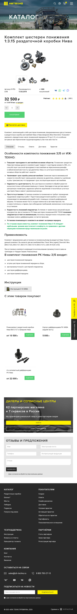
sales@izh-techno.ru (17, 573)
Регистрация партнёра (47, 541)
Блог (6, 553)
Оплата (41, 497)
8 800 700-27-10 (43, 573)
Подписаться (47, 592)
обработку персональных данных (31, 474)
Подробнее (29, 335)
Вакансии (7, 560)
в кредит (19, 102)
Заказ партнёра (44, 538)
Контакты (8, 557)
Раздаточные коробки (12, 494)
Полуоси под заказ (11, 512)
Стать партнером (38, 429)
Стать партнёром (45, 534)
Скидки (41, 494)
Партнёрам (44, 530)
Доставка (42, 505)
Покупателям (46, 489)
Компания (10, 549)
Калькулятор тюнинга (12, 541)
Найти (38, 423)
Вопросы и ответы (11, 538)
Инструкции (8, 534)
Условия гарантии (45, 508)
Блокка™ (7, 497)
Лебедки (7, 505)
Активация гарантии (46, 512)
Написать (11, 469)
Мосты (6, 501)
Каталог (9, 489)
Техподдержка (13, 530)
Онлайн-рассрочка (45, 501)
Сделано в (55, 609)
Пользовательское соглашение (50, 523)
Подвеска (8, 508)
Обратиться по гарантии (47, 515)
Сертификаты (43, 519)
